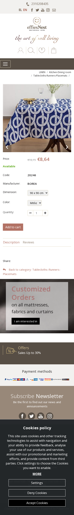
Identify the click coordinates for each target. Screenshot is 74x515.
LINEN (42, 72)
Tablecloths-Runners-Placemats (50, 75)
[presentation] (7, 146)
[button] (41, 53)
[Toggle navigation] (5, 64)
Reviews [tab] (28, 242)
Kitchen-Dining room (60, 72)
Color (6, 202)
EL (20, 10)
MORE (37, 474)
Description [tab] (11, 242)
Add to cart (13, 227)
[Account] (21, 53)
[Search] (30, 53)
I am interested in (25, 321)
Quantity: (8, 212)
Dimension (9, 192)
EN (25, 10)
